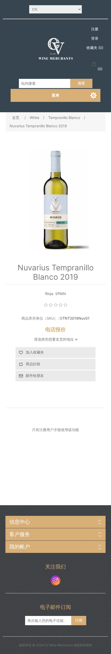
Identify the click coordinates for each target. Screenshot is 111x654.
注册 (94, 29)
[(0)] (95, 64)
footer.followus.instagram (55, 580)
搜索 (81, 83)
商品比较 (33, 364)
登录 (94, 38)
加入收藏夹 (35, 352)
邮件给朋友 (35, 376)
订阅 (78, 620)
